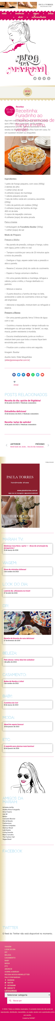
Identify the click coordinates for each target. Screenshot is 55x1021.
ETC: (6, 739)
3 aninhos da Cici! (11, 703)
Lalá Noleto (7, 830)
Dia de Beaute (8, 821)
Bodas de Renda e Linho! (14, 681)
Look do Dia (10, 949)
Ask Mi (5, 814)
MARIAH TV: (13, 539)
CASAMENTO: (14, 675)
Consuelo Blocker (9, 819)
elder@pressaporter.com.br (17, 360)
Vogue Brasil (7, 839)
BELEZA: (10, 653)
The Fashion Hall (9, 837)
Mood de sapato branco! (14, 724)
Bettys (5, 816)
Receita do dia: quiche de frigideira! (23, 400)
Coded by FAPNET (29, 1018)
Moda (7, 963)
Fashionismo (7, 823)
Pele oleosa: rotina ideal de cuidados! (19, 660)
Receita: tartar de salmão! (18, 422)
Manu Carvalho (8, 835)
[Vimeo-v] (44, 78)
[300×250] (20, 494)
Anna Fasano (7, 812)
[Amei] (15, 381)
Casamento (10, 958)
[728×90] (27, 8)
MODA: (8, 717)
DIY (6, 952)
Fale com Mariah (12, 977)
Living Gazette (8, 832)
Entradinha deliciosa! (15, 411)
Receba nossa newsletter (17, 974)
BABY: (7, 696)
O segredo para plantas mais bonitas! (19, 746)
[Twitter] (35, 78)
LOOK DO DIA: (15, 584)
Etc (6, 966)
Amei (16, 385)
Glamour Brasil (8, 828)
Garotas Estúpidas (9, 825)
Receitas (20, 107)
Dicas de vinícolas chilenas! (15, 569)
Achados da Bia (8, 807)
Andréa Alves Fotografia (11, 809)
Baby (7, 961)
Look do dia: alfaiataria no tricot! (17, 591)
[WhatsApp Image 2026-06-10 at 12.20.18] (20, 527)
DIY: (6, 606)
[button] (14, 374)
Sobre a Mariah (12, 972)
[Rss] (48, 78)
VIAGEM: (10, 563)
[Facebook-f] (39, 78)
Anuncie (8, 969)
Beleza (8, 955)
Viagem (8, 947)
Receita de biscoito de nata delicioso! (19, 638)
